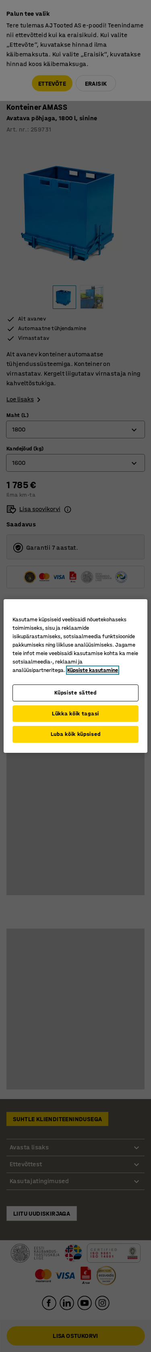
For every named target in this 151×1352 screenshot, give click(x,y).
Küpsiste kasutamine (92, 670)
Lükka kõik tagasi (75, 713)
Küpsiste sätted (75, 692)
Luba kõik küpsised (76, 734)
